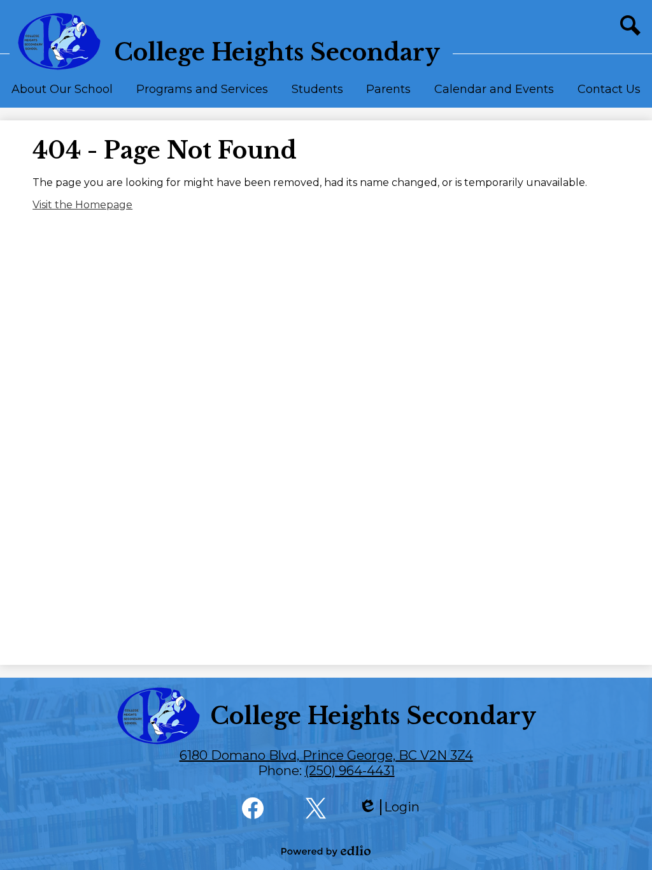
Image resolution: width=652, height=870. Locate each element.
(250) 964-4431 (350, 770)
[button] (62, 95)
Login (389, 807)
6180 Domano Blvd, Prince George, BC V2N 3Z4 (326, 755)
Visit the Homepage (82, 205)
